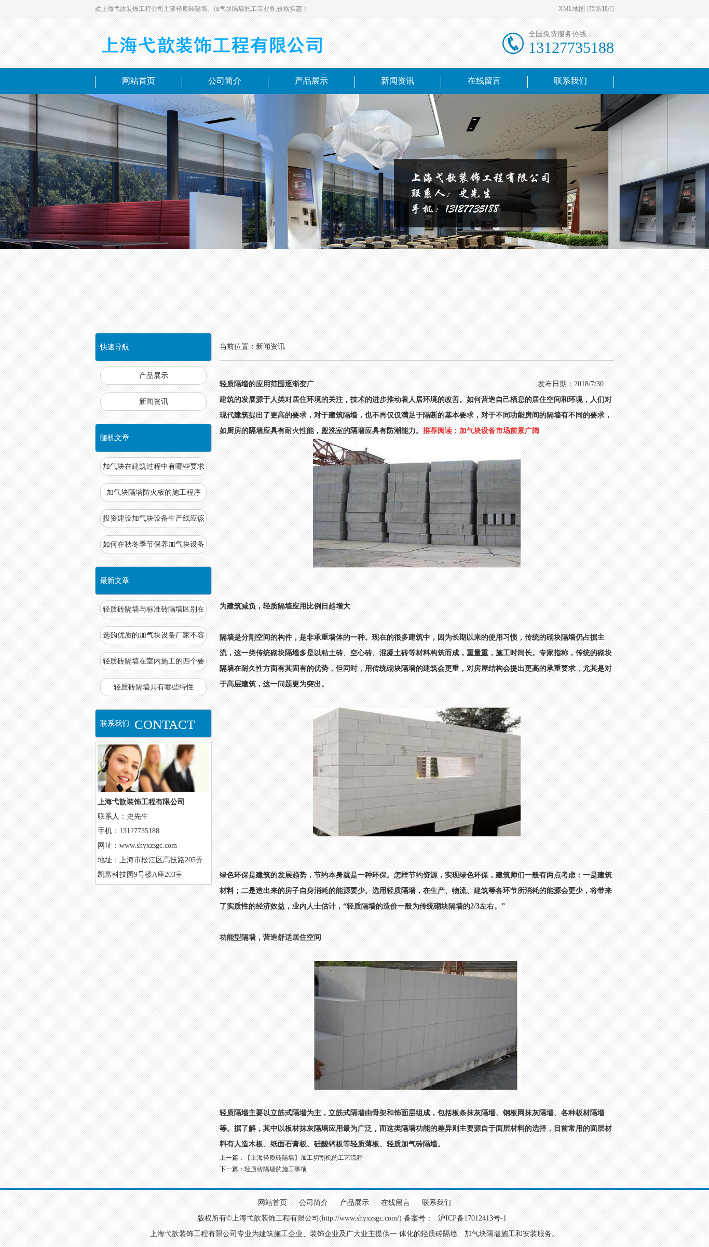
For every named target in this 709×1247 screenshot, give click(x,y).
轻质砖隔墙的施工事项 (275, 1169)
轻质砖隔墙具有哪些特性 (154, 687)
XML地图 (571, 8)
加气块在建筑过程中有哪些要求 (153, 466)
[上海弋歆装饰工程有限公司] (229, 43)
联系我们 (601, 8)
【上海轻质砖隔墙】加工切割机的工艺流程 (303, 1157)
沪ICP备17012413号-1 (472, 1218)
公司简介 (224, 80)
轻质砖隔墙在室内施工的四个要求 (153, 663)
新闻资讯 (397, 80)
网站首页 (138, 80)
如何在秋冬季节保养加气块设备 (153, 544)
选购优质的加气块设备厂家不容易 (153, 637)
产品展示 (311, 80)
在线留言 (484, 80)
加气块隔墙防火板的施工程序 (153, 492)
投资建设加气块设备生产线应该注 (153, 520)
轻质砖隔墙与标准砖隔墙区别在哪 (153, 611)
